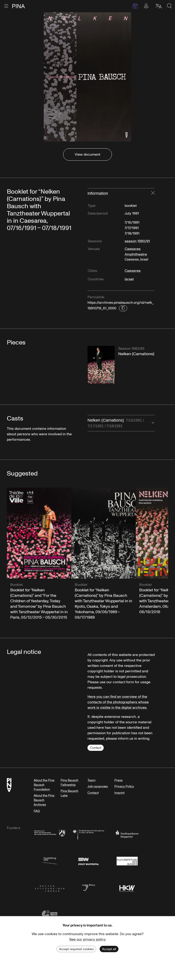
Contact (95, 748)
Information (98, 193)
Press (118, 780)
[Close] (153, 193)
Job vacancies (98, 786)
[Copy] (123, 308)
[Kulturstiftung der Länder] (50, 887)
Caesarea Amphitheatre (136, 253)
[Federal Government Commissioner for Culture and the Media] (88, 834)
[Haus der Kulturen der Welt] (127, 887)
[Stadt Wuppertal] (88, 860)
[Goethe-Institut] (50, 914)
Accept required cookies (76, 949)
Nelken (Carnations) (116, 423)
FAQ (37, 811)
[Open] (153, 423)
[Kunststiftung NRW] (50, 860)
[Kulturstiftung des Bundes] (127, 860)
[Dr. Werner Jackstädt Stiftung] (88, 887)
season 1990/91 (137, 241)
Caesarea (133, 270)
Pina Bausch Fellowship (69, 782)
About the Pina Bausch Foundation (44, 785)
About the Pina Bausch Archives (44, 800)
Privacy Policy (124, 786)
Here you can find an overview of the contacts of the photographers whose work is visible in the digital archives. (118, 702)
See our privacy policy (87, 939)
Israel (129, 279)
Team (91, 780)
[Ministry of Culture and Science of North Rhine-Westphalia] (50, 834)
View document (87, 154)
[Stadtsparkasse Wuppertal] (127, 834)
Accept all (109, 949)
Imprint (119, 793)
